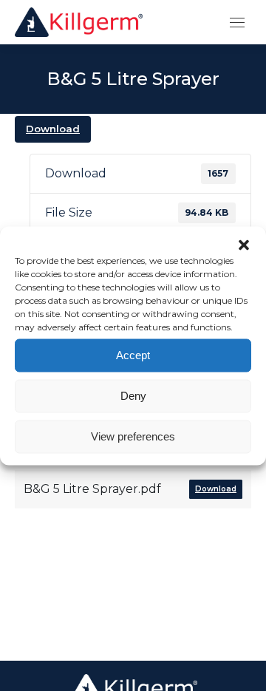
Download (53, 129)
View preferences (133, 436)
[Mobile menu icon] (237, 23)
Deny (133, 395)
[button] (243, 244)
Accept (133, 355)
